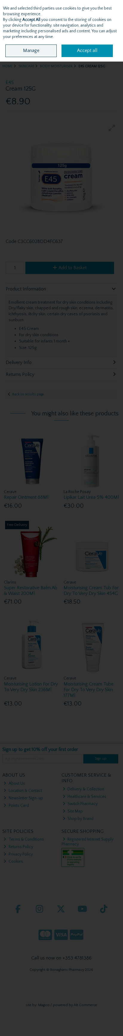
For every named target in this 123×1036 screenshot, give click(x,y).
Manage (31, 50)
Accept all (87, 50)
